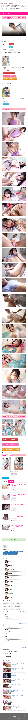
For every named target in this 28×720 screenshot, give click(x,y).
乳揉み (5, 552)
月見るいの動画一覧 (7, 452)
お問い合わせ (17, 718)
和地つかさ (12, 609)
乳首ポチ (16, 552)
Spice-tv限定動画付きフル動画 (10, 78)
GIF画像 (16, 551)
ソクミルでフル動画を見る (9, 75)
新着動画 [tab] (11, 481)
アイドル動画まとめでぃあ (9, 3)
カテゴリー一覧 (22, 623)
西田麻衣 (5, 609)
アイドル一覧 (23, 611)
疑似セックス (10, 552)
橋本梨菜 (19, 609)
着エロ (11, 47)
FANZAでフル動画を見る (9, 73)
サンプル (11, 49)
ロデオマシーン (13, 554)
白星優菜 (12, 603)
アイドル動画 (6, 14)
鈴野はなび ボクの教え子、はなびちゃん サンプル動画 (18, 707)
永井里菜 (10, 606)
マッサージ (11, 551)
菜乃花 (4, 606)
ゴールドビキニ (6, 554)
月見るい (11, 44)
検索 (5, 546)
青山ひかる (19, 603)
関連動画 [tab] (5, 481)
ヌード (14, 520)
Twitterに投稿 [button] (6, 478)
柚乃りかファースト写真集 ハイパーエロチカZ (14, 98)
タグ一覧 (24, 647)
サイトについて (11, 718)
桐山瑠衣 (17, 606)
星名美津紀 (5, 603)
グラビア (20, 551)
